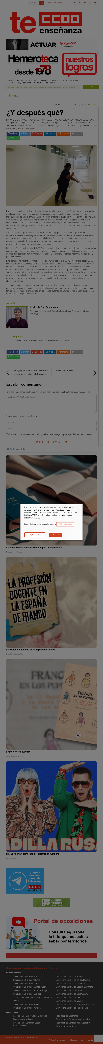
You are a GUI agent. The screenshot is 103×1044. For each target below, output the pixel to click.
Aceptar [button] (56, 535)
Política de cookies (65, 524)
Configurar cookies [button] (35, 535)
